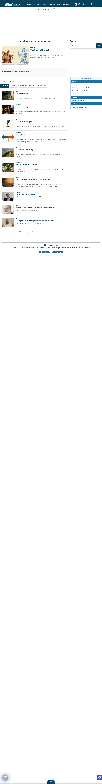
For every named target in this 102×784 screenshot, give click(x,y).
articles (31, 86)
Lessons (13, 86)
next (25, 232)
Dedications (66, 4)
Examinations (41, 86)
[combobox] (83, 46)
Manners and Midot (78, 100)
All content (4, 86)
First (2, 232)
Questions (23, 86)
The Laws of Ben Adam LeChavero (82, 88)
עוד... (3, 74)
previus (10, 232)
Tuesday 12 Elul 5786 (43, 9)
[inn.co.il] (76, 4)
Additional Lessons (78, 85)
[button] (99, 777)
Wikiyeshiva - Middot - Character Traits (16, 71)
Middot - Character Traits (80, 91)
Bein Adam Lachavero (78, 94)
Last (31, 232)
